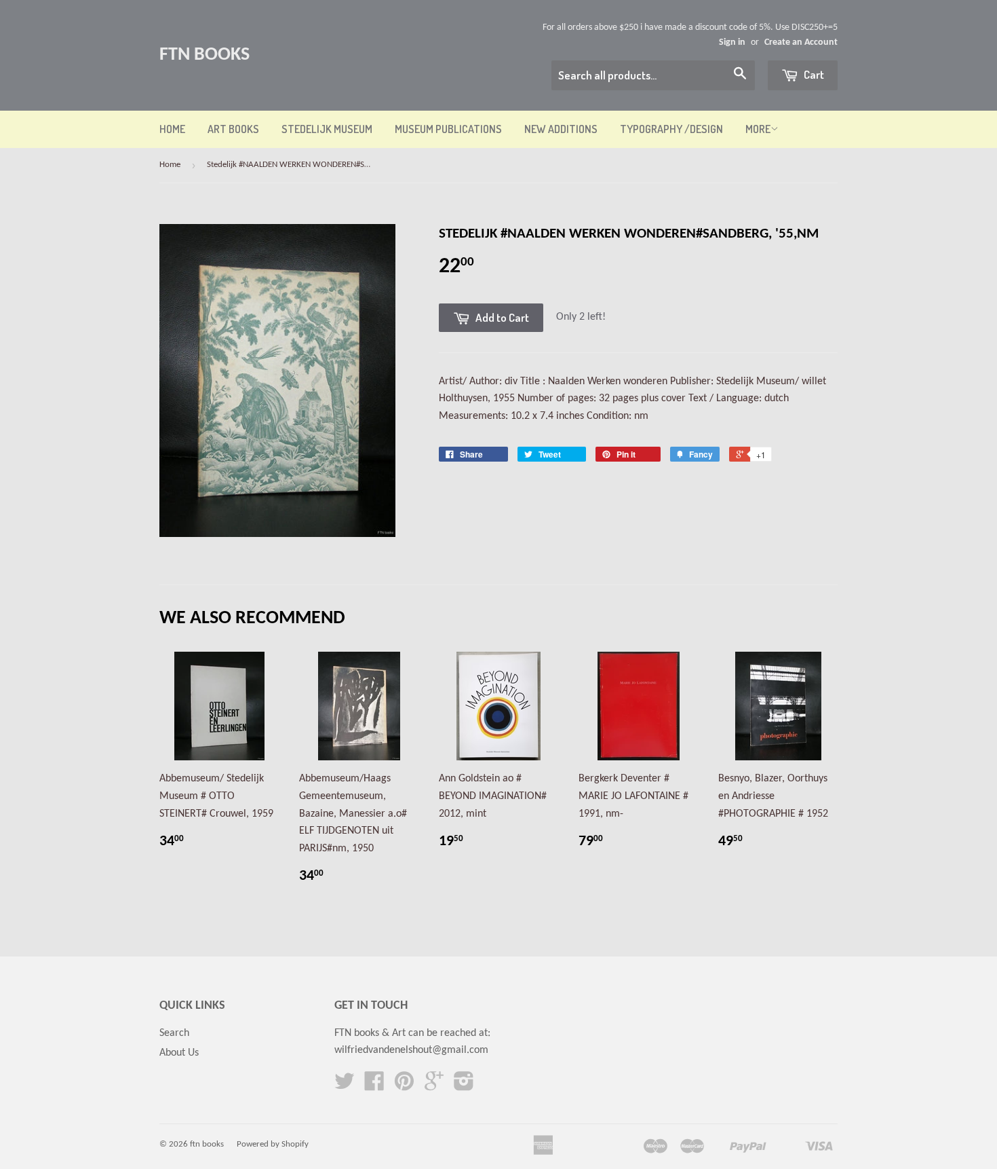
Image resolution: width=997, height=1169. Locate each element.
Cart (813, 74)
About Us (179, 1052)
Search (174, 1033)
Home (172, 129)
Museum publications (448, 129)
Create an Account (801, 42)
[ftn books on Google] (434, 1086)
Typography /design (671, 129)
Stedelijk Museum (326, 129)
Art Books (233, 129)
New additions (561, 129)
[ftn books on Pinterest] (404, 1086)
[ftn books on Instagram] (464, 1086)
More (757, 129)
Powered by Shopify (273, 1144)
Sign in (732, 42)
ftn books (204, 54)
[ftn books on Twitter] (344, 1086)
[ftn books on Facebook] (374, 1086)
